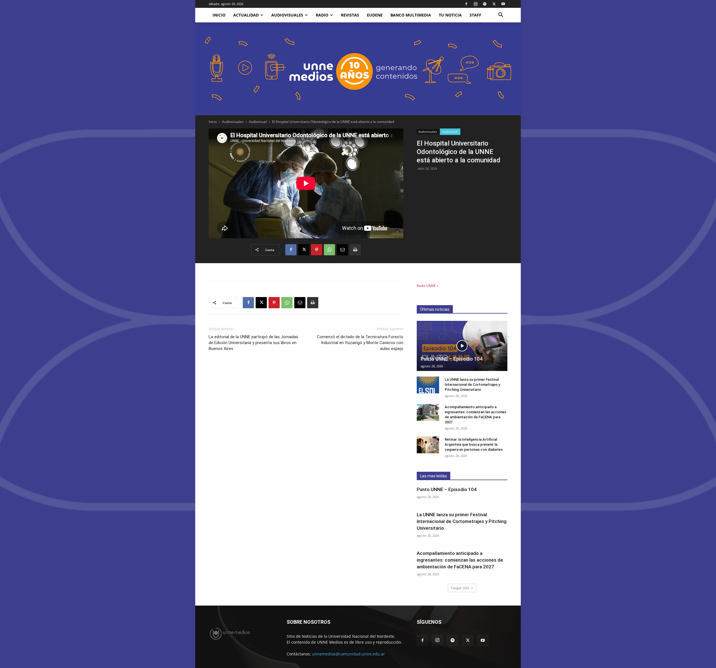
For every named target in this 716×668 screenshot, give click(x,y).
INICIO (219, 15)
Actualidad (246, 15)
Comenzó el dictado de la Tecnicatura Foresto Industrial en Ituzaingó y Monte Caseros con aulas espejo (360, 342)
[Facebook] (466, 4)
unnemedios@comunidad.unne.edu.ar (348, 654)
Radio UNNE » (427, 285)
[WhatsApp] (329, 249)
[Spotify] (485, 4)
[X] (494, 4)
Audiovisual (258, 121)
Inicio (213, 121)
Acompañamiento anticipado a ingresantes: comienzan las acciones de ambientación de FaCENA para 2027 (460, 559)
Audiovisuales (287, 15)
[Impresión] (355, 249)
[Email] (342, 249)
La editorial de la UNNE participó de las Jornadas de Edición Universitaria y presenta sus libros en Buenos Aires (253, 342)
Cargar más (460, 587)
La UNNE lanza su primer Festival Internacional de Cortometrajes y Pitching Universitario (472, 384)
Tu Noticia (450, 15)
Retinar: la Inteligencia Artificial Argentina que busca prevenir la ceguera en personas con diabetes (474, 444)
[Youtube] (503, 4)
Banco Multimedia (410, 15)
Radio (322, 15)
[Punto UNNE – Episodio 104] (462, 346)
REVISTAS (350, 15)
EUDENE (375, 15)
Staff (475, 15)
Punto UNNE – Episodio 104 (451, 359)
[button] (500, 15)
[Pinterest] (316, 249)
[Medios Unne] (358, 68)
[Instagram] (475, 4)
